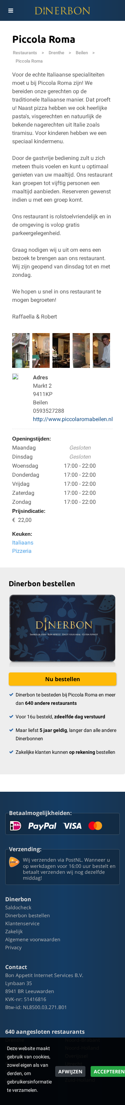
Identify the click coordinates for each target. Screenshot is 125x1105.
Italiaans (22, 542)
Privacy (13, 947)
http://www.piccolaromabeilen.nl (73, 419)
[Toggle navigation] (10, 10)
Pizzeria (22, 551)
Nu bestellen (62, 679)
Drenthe (56, 52)
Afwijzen (70, 1071)
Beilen (82, 52)
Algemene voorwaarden (32, 939)
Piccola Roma (29, 61)
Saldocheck (18, 907)
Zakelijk (14, 931)
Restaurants (25, 52)
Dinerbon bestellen (27, 915)
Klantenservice (22, 923)
